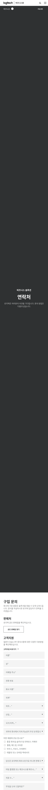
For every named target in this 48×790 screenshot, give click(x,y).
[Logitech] (15, 3)
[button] (8, 8)
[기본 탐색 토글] (45, 3)
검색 (40, 3)
